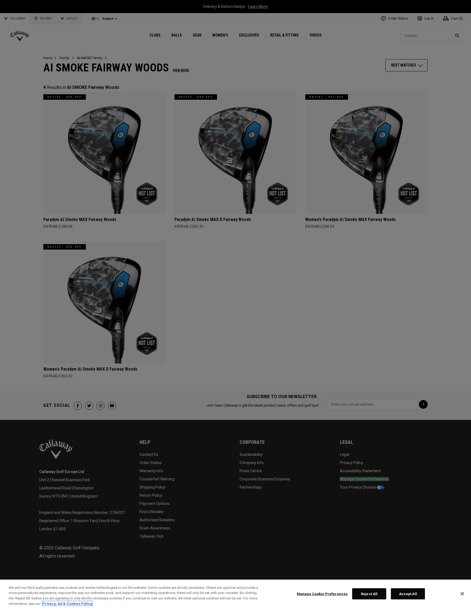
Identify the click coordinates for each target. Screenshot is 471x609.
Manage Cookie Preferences (322, 594)
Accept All (408, 594)
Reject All (369, 594)
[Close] (462, 594)
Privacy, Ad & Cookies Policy (67, 603)
